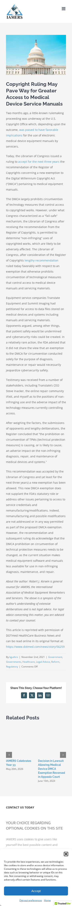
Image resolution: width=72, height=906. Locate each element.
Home (47, 900)
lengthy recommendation (41, 260)
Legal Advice (43, 661)
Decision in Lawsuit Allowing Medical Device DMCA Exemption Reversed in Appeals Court (51, 768)
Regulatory (12, 666)
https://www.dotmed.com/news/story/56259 (35, 647)
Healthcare (28, 661)
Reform (55, 661)
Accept (36, 891)
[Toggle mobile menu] (64, 9)
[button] (66, 854)
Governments (13, 661)
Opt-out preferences (30, 900)
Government (55, 657)
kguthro (13, 657)
